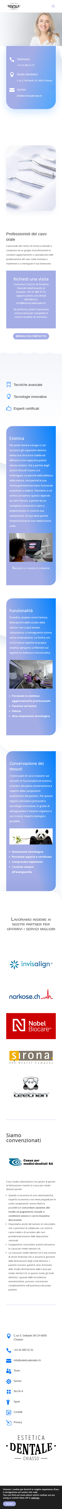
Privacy (18, 1422)
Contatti (18, 1412)
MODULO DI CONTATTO (31, 336)
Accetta (9, 1504)
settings (35, 1498)
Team (17, 1370)
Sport (17, 1401)
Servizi (17, 1381)
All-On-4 (18, 1391)
